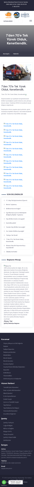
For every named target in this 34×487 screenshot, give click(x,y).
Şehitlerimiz (7, 440)
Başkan (5, 346)
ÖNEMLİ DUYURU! (11, 252)
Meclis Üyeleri (7, 358)
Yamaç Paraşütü (8, 434)
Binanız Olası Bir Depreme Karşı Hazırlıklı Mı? (15, 246)
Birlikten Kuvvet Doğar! (13, 208)
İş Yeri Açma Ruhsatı (9, 396)
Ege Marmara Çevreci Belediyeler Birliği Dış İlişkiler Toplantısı (16, 214)
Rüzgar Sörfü (7, 431)
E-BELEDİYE (16, 6)
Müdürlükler (7, 355)
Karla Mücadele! (11, 223)
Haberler (16, 54)
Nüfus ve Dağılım (8, 428)
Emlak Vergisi (7, 399)
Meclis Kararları (8, 361)
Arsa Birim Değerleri (9, 414)
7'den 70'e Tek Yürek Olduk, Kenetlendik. (15, 240)
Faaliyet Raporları (8, 349)
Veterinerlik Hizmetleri (10, 411)
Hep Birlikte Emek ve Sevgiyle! (15, 219)
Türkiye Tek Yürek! (12, 235)
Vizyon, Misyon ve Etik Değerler (13, 343)
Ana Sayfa (6, 54)
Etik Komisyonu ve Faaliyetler (12, 378)
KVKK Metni (7, 373)
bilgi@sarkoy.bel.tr (6, 468)
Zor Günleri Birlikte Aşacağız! (15, 231)
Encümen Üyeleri (8, 364)
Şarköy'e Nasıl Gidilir (9, 437)
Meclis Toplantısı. (11, 204)
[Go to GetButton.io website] (4, 485)
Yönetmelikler (7, 376)
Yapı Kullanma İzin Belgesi (11, 408)
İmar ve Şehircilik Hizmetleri (11, 390)
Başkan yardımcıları (9, 352)
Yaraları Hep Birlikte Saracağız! (15, 227)
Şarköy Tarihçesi (8, 422)
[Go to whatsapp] (4, 482)
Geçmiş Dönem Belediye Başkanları (14, 367)
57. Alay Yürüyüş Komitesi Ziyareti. (16, 200)
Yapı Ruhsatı (7, 405)
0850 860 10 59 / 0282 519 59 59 (16, 4)
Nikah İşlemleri (7, 393)
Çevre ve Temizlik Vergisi (11, 402)
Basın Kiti (6, 370)
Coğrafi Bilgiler (8, 425)
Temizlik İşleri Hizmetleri (10, 387)
